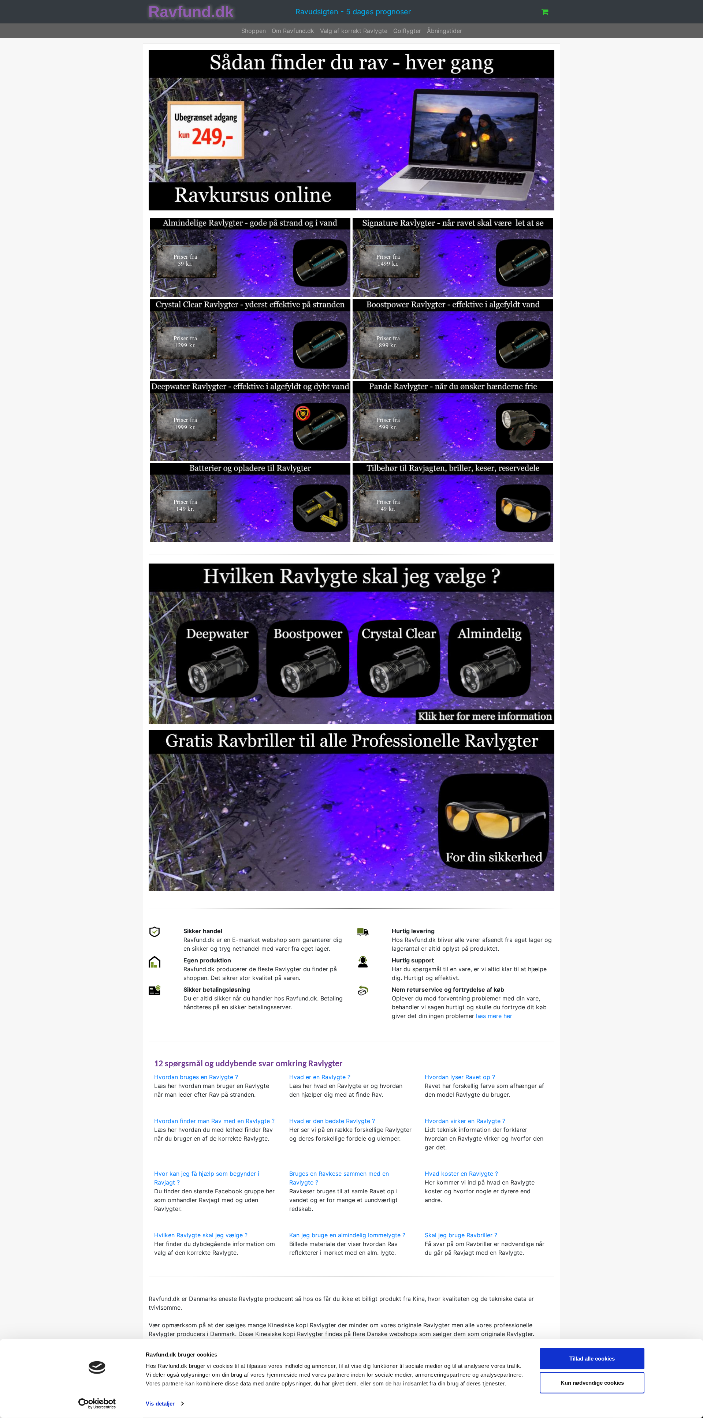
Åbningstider (444, 30)
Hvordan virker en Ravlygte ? (465, 1121)
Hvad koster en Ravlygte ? (461, 1173)
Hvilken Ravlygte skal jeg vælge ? (201, 1235)
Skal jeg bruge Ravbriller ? (461, 1235)
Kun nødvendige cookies (592, 1382)
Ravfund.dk (191, 12)
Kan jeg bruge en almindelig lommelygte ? (347, 1235)
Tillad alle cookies (592, 1358)
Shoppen (253, 30)
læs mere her (494, 1015)
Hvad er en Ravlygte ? (319, 1077)
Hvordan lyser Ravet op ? (460, 1077)
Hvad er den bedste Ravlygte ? (332, 1121)
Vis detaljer (160, 1403)
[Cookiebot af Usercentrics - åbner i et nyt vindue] (97, 1403)
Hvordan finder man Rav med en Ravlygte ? (214, 1121)
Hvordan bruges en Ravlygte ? (196, 1077)
